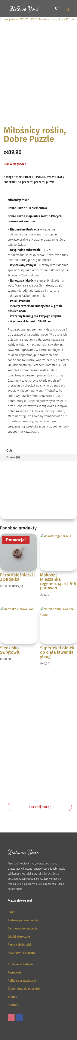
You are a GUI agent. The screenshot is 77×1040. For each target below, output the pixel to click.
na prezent (25, 182)
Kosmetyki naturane (22, 953)
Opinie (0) (13, 457)
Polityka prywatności (22, 980)
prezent (39, 182)
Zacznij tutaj (40, 807)
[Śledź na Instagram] (11, 1017)
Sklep (11, 912)
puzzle (50, 182)
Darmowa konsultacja (22, 928)
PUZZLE (41, 177)
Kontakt (13, 1005)
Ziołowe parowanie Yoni (24, 920)
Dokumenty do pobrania (24, 988)
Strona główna (9, 19)
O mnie (12, 997)
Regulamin (15, 972)
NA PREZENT (27, 177)
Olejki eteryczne (19, 936)
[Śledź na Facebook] (19, 1017)
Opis (9, 450)
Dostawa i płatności (21, 964)
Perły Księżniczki (19, 944)
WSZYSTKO (27, 19)
